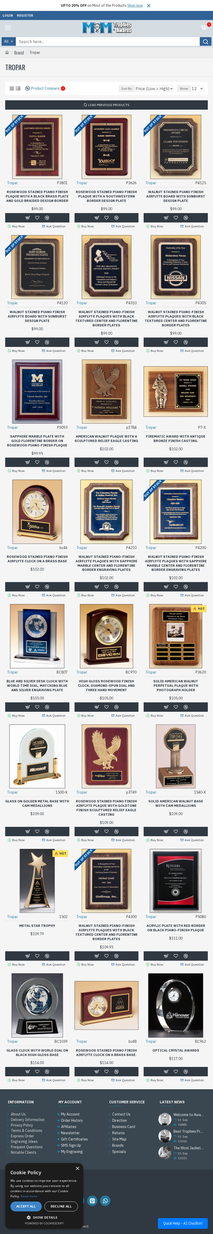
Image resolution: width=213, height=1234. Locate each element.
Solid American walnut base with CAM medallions (175, 803)
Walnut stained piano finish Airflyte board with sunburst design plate (175, 196)
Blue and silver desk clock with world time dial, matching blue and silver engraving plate (37, 685)
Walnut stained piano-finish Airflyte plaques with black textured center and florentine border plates (106, 318)
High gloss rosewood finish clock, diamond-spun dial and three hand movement (106, 685)
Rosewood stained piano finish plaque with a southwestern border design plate (106, 196)
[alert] (44, 1196)
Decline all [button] (61, 1206)
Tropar (12, 183)
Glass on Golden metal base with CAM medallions (37, 803)
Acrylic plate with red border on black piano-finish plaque (176, 928)
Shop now (135, 5)
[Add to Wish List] (37, 707)
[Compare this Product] (47, 707)
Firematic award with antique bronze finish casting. (175, 438)
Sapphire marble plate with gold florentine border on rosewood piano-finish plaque (37, 440)
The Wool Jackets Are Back (189, 1148)
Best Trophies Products (189, 1131)
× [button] (77, 1169)
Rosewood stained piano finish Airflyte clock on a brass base (37, 559)
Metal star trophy (37, 926)
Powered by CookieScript (44, 1223)
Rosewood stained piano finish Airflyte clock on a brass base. (106, 1052)
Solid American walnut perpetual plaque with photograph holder (175, 685)
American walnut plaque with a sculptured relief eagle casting (106, 438)
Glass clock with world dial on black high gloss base (37, 1052)
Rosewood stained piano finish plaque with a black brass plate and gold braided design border (37, 196)
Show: (184, 88)
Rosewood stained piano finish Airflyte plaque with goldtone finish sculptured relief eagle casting (106, 808)
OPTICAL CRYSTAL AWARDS (175, 1050)
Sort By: (126, 88)
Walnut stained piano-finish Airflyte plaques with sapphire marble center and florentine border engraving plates (106, 563)
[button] (44, 1217)
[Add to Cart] (27, 707)
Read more (29, 1196)
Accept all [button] (26, 1206)
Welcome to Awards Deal (189, 1115)
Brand (19, 52)
